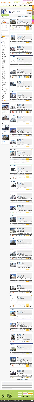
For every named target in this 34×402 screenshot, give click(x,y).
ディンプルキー (4, 91)
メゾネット (3, 63)
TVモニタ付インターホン (5, 89)
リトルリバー (11, 33)
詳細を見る (28, 26)
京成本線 (19, 21)
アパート (3, 16)
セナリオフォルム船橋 (12, 115)
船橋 (20, 47)
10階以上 (3, 96)
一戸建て (3, 17)
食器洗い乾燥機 (4, 73)
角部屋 (3, 99)
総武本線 (19, 47)
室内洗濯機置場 (4, 61)
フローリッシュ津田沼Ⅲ (4, 131)
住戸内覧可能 (3, 94)
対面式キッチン (4, 74)
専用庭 (3, 64)
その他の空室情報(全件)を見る (13, 178)
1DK (2, 25)
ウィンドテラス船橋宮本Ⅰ (13, 165)
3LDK (6, 27)
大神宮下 (21, 36)
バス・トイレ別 (4, 75)
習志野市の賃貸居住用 (9, 396)
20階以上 (3, 97)
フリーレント (3, 54)
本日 (6, 38)
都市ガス (3, 66)
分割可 (3, 51)
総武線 (18, 37)
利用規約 (3, 395)
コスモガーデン (12, 344)
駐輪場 (3, 69)
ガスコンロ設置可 (4, 56)
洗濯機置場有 (3, 71)
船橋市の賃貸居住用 (9, 395)
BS (2, 86)
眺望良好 (3, 53)
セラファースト (12, 215)
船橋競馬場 (21, 129)
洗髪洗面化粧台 (4, 78)
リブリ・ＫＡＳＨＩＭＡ (13, 192)
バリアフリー (3, 50)
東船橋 (20, 37)
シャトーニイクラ (12, 272)
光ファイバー (3, 87)
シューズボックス (4, 84)
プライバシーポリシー (4, 394)
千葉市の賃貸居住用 (9, 397)
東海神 (21, 95)
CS (2, 85)
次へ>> (30, 16)
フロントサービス (4, 93)
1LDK (6, 25)
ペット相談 (3, 43)
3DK (2, 27)
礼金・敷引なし (3, 20)
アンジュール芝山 (3, 141)
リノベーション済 (4, 47)
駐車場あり (3, 95)
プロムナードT (12, 126)
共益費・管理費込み (4, 21)
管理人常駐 (3, 52)
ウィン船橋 (11, 80)
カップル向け (3, 58)
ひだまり (11, 295)
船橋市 (20, 19)
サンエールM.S (12, 309)
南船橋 (20, 130)
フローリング (3, 62)
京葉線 (18, 130)
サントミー (3, 121)
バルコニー (3, 65)
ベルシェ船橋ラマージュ (13, 91)
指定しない (3, 38)
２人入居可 (3, 49)
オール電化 (3, 67)
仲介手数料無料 (4, 60)
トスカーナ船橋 (12, 238)
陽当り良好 (3, 45)
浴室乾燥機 (3, 76)
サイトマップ (3, 396)
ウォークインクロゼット (4, 82)
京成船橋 (21, 21)
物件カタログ (3, 397)
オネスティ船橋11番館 (12, 56)
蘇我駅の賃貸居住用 (9, 394)
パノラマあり (3, 41)
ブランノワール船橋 (12, 181)
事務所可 (3, 48)
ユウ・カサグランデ (3, 111)
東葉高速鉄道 (19, 95)
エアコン (3, 80)
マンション (6, 16)
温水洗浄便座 (3, 77)
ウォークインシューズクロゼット (5, 83)
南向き (3, 98)
